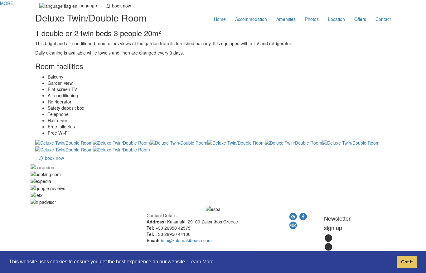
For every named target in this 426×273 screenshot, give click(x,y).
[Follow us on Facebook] (303, 216)
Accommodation (251, 19)
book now (54, 158)
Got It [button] (407, 261)
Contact (383, 19)
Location (336, 19)
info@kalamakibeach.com (186, 240)
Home (220, 19)
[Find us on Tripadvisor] (293, 224)
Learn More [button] (201, 261)
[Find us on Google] (294, 216)
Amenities (286, 19)
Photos (312, 19)
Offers (360, 19)
